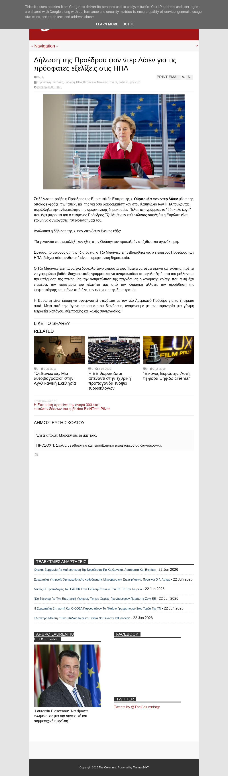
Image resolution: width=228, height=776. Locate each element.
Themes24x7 (141, 767)
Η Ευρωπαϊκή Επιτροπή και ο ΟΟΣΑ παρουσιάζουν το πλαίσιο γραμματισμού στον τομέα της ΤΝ (97, 608)
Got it (128, 24)
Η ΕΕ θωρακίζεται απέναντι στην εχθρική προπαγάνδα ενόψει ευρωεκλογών (109, 380)
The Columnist (107, 767)
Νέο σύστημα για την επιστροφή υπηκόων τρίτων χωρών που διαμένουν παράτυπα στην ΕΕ (95, 598)
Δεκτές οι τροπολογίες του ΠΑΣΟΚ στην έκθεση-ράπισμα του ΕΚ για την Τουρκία (88, 589)
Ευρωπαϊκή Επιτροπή (50, 82)
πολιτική (123, 82)
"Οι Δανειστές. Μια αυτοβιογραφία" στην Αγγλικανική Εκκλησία (55, 378)
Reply (40, 77)
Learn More (107, 24)
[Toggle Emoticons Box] (36, 454)
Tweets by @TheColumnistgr (137, 707)
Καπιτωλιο (89, 82)
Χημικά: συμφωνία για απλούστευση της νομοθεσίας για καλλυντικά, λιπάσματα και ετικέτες (95, 569)
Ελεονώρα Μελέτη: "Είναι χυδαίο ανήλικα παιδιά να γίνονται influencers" (82, 618)
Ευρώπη (70, 82)
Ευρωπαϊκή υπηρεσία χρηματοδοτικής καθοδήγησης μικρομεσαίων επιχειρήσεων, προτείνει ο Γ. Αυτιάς (102, 579)
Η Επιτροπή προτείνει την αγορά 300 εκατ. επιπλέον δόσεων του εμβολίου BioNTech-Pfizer (72, 407)
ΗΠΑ (79, 82)
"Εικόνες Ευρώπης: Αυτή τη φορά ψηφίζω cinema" (166, 376)
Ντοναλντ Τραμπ (107, 82)
